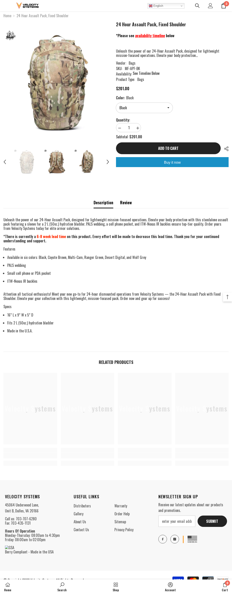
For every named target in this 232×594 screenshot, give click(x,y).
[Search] (197, 5)
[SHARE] (225, 148)
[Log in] (210, 5)
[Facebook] (162, 539)
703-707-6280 (26, 518)
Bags (132, 63)
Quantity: (123, 120)
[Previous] (4, 161)
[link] (30, 455)
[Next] (107, 161)
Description (103, 202)
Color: (125, 97)
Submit (212, 521)
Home (7, 16)
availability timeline (150, 35)
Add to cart (168, 148)
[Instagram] (174, 539)
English (157, 5)
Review (126, 202)
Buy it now (172, 162)
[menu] (6, 5)
